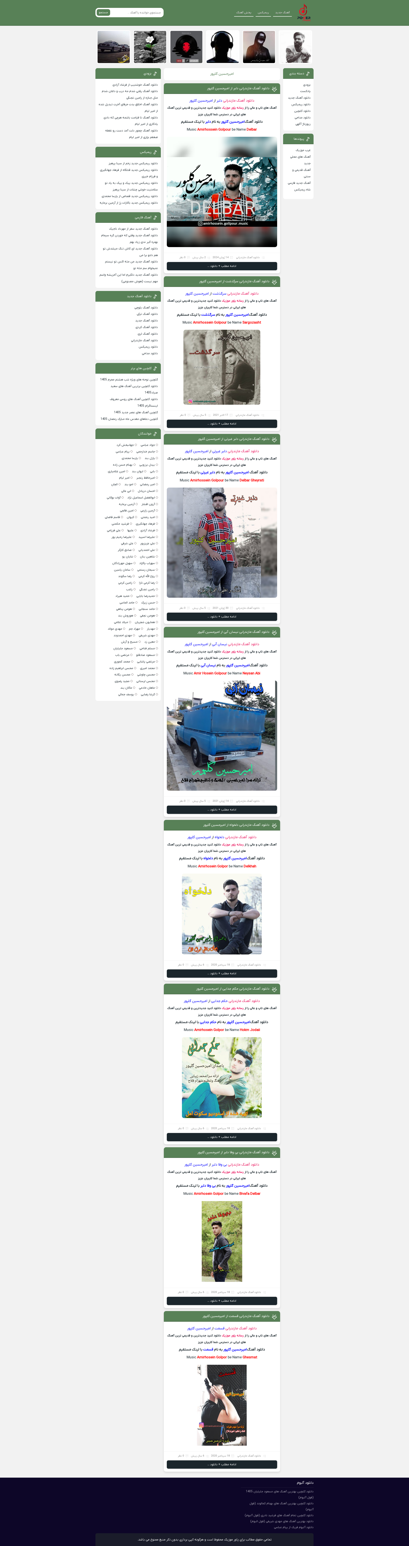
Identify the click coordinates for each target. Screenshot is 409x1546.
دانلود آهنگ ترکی (147, 314)
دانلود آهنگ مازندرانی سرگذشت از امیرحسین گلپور (234, 281)
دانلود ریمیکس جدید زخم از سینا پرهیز (133, 163)
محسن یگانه (122, 675)
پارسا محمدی (130, 458)
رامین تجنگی (147, 589)
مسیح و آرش (129, 642)
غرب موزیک (303, 150)
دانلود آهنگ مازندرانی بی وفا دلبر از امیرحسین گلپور (233, 1152)
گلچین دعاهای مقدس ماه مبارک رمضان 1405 (129, 419)
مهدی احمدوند (123, 635)
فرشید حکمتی (120, 524)
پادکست (305, 91)
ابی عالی (126, 491)
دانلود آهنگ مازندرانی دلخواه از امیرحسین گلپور (236, 825)
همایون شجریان (145, 622)
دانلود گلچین (302, 111)
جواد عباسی (148, 445)
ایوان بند (137, 471)
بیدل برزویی (147, 465)
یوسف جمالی (126, 694)
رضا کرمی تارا (147, 583)
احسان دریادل (146, 491)
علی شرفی (127, 543)
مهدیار (151, 629)
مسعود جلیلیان (123, 648)
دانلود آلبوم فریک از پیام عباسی (294, 1527)
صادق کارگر (125, 550)
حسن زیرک (148, 603)
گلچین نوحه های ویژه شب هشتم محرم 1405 (129, 380)
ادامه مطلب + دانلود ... (221, 266)
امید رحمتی (148, 517)
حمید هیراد (122, 596)
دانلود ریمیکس (301, 104)
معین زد (149, 642)
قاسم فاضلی (112, 517)
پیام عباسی (123, 452)
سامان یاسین (122, 570)
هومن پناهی (124, 609)
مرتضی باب (122, 655)
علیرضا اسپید (146, 537)
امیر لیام (124, 478)
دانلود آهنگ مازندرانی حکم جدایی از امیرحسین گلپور (232, 989)
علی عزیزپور (147, 543)
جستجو (103, 12)
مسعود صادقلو (145, 655)
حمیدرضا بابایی (145, 596)
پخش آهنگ (243, 13)
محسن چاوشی (146, 675)
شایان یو (127, 557)
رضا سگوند (125, 576)
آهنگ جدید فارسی (299, 183)
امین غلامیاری (116, 471)
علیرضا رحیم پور (121, 537)
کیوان (130, 517)
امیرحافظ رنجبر (145, 478)
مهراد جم (134, 629)
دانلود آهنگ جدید (299, 98)
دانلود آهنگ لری (148, 334)
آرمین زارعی (147, 511)
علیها (130, 530)
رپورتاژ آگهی (303, 124)
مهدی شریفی (147, 635)
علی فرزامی (114, 530)
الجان (114, 484)
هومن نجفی (147, 616)
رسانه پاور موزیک (233, 108)
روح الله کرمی (146, 576)
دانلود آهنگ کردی (146, 327)
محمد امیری (147, 668)
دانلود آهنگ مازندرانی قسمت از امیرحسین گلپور (236, 1316)
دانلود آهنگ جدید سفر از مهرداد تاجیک (133, 229)
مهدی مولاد (115, 629)
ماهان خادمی (147, 688)
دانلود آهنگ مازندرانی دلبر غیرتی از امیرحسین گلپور (233, 439)
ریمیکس (263, 13)
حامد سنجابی (147, 609)
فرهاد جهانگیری (145, 524)
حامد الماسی (127, 603)
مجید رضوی (122, 681)
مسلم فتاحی (147, 648)
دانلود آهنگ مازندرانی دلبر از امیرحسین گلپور (238, 88)
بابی (152, 471)
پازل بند (150, 458)
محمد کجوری (122, 662)
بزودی (307, 85)
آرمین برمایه (127, 504)
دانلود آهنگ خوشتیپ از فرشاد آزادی (135, 85)
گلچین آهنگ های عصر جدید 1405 (136, 412)
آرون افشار (148, 504)
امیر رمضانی (147, 484)
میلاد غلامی (121, 622)
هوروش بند (125, 616)
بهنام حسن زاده (122, 465)
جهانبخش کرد (125, 445)
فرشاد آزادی (147, 530)
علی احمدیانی (146, 550)
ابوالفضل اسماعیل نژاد (141, 498)
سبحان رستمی (146, 570)
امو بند (128, 484)
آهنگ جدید (282, 13)
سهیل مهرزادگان (122, 563)
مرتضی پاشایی (146, 662)
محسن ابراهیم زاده (121, 668)
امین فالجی (127, 511)
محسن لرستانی (145, 681)
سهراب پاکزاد (147, 563)
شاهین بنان (147, 557)
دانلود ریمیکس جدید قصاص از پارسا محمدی (130, 196)
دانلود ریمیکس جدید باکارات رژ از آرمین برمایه (129, 203)
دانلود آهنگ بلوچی (146, 308)
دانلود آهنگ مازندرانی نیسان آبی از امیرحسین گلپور (233, 632)
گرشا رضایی (148, 694)
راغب (129, 589)
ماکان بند (126, 688)
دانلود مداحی (303, 118)
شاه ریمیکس (302, 190)
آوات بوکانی (114, 498)
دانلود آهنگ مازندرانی (238, 100)
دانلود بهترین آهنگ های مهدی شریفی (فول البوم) (282, 1521)
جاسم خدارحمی (145, 452)
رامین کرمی (125, 583)
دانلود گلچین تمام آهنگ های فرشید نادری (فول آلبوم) (279, 1515)
